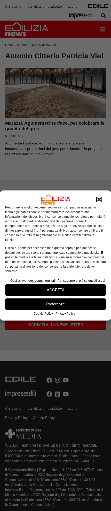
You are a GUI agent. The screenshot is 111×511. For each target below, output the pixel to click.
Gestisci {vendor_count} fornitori (32, 280)
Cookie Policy (43, 313)
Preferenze (55, 304)
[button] (99, 199)
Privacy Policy (65, 313)
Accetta (56, 290)
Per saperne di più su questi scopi (81, 280)
